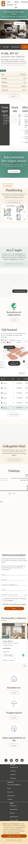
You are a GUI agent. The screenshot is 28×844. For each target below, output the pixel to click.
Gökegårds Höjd (20, 56)
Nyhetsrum (13, 778)
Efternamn (3, 579)
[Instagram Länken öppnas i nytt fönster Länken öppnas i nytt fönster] (11, 760)
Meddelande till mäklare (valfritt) (9, 594)
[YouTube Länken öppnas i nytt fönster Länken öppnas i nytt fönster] (16, 760)
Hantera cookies (14, 820)
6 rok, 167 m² (9, 53)
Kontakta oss (13, 805)
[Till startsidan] (3, 4)
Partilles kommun (5, 56)
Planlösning (15, 47)
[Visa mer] (14, 94)
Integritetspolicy (14, 816)
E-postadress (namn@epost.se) (9, 584)
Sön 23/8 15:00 (9, 624)
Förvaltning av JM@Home (14, 784)
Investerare (13, 771)
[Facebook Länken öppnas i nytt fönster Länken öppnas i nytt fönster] (5, 760)
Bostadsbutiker (13, 809)
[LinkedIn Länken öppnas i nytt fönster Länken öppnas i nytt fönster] (22, 760)
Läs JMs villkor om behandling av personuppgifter (14, 604)
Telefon (3, 589)
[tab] (7, 186)
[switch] (22, 341)
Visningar (6, 47)
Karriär (9, 788)
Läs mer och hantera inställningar (11, 832)
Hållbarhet (13, 774)
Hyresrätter (10, 792)
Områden (9, 799)
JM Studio (12, 813)
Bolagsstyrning (14, 767)
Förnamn (3, 574)
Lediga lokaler (11, 795)
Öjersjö (13, 56)
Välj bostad (9, 329)
